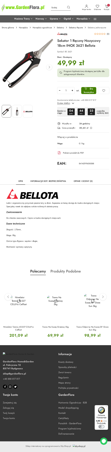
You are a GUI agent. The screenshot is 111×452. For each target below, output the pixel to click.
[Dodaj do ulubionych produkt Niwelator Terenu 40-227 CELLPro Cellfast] (32, 282)
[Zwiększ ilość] (72, 90)
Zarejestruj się (9, 402)
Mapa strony (64, 382)
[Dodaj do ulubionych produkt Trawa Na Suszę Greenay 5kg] (69, 282)
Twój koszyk (9, 413)
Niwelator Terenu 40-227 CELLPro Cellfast (18, 328)
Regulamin (63, 377)
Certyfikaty (63, 418)
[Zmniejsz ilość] (59, 90)
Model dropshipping (68, 407)
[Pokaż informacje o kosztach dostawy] (91, 127)
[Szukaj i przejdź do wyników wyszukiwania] (68, 7)
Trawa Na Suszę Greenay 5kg (55, 326)
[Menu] (106, 407)
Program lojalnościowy (69, 428)
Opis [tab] (20, 181)
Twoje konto (9, 418)
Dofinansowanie (66, 433)
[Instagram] (10, 387)
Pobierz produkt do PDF (73, 152)
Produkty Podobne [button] (65, 271)
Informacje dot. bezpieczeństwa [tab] (48, 181)
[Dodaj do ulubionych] (103, 90)
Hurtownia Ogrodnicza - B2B (72, 402)
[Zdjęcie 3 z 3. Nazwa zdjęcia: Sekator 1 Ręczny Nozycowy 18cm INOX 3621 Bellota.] (28, 111)
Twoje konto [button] (10, 395)
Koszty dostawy (65, 362)
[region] (83, 112)
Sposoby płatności (67, 367)
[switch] (101, 426)
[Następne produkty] (103, 297)
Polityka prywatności (68, 388)
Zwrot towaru (64, 372)
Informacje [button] (65, 354)
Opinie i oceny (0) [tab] (83, 181)
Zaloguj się (8, 407)
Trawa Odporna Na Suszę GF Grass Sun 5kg (92, 328)
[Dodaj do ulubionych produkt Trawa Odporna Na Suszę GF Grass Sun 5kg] (106, 282)
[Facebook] (5, 387)
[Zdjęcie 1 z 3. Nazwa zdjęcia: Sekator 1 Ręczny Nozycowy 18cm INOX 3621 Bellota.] (6, 111)
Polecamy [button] (38, 271)
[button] (23, 18)
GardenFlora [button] (66, 395)
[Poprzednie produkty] (8, 297)
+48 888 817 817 (11, 378)
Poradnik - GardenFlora (70, 423)
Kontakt (62, 413)
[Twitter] (15, 387)
